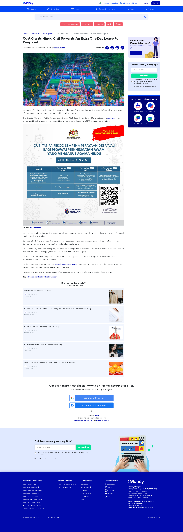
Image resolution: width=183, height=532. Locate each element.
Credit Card (55, 9)
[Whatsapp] (117, 48)
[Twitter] (112, 48)
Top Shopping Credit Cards (32, 490)
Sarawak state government (65, 264)
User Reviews (86, 493)
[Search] (145, 17)
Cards (109, 24)
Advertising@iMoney (54, 517)
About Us (84, 484)
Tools (132, 9)
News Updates (47, 34)
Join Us (155, 3)
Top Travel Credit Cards (31, 493)
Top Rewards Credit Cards (32, 496)
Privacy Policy (102, 420)
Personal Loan (138, 111)
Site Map (43, 517)
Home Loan (150, 124)
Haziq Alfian (59, 48)
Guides (118, 24)
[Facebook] (107, 48)
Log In (145, 3)
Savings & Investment (107, 9)
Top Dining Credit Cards (31, 502)
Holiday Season (50, 277)
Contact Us (85, 496)
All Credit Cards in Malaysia (32, 505)
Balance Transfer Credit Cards (33, 508)
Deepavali (32, 277)
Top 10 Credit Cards (29, 484)
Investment (86, 24)
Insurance (78, 9)
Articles (151, 9)
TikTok (109, 497)
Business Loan (150, 111)
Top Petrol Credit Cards (31, 487)
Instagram (110, 490)
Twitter (109, 487)
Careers (84, 490)
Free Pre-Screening (110, 3)
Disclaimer (36, 517)
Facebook (111, 484)
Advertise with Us (130, 3)
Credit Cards (138, 124)
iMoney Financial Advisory (67, 484)
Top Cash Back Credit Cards (32, 499)
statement (111, 118)
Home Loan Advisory (65, 487)
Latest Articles (35, 34)
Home (25, 34)
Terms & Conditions (83, 420)
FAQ (83, 499)
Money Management (70, 24)
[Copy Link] (122, 48)
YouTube (110, 493)
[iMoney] (28, 3)
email (97, 415)
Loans (33, 9)
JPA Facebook (35, 228)
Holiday (40, 277)
